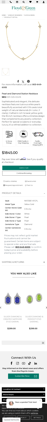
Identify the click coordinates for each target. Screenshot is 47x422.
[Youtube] (23, 363)
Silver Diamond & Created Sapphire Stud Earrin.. (12, 319)
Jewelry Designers (15, 15)
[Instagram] (17, 363)
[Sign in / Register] (44, 2)
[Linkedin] (35, 363)
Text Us (30, 185)
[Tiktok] (29, 363)
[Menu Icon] (4, 2)
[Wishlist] (30, 2)
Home (4, 15)
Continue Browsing (24, 173)
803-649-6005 (23, 247)
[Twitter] (23, 81)
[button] (24, 2)
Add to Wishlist (11, 181)
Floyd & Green (29, 15)
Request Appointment (14, 185)
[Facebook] (18, 81)
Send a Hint (31, 181)
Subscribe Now (22, 376)
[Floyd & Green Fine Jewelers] (23, 8)
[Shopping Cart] (37, 2)
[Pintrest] (28, 81)
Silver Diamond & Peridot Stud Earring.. (34, 319)
